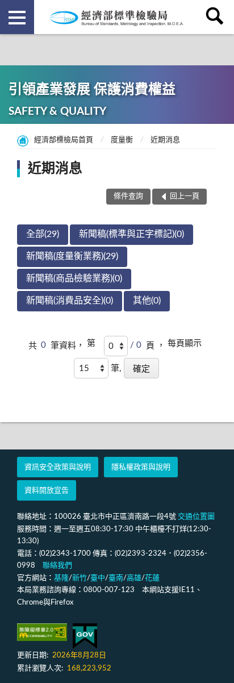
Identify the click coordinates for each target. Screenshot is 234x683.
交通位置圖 (196, 516)
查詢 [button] (217, 17)
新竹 (79, 578)
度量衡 (122, 140)
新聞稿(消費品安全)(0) (69, 300)
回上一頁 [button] (184, 196)
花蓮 (152, 578)
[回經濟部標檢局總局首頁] (117, 17)
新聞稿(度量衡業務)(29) (72, 256)
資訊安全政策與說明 (57, 467)
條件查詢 (128, 196)
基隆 (61, 578)
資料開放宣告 (46, 490)
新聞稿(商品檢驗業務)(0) (74, 278)
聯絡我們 (57, 565)
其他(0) (147, 300)
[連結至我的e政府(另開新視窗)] (85, 636)
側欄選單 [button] (17, 17)
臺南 (115, 578)
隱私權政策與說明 (140, 467)
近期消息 (165, 140)
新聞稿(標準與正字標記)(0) (131, 234)
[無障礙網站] (42, 632)
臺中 (97, 578)
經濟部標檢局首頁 (63, 140)
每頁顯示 (185, 343)
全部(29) (42, 234)
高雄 (134, 578)
